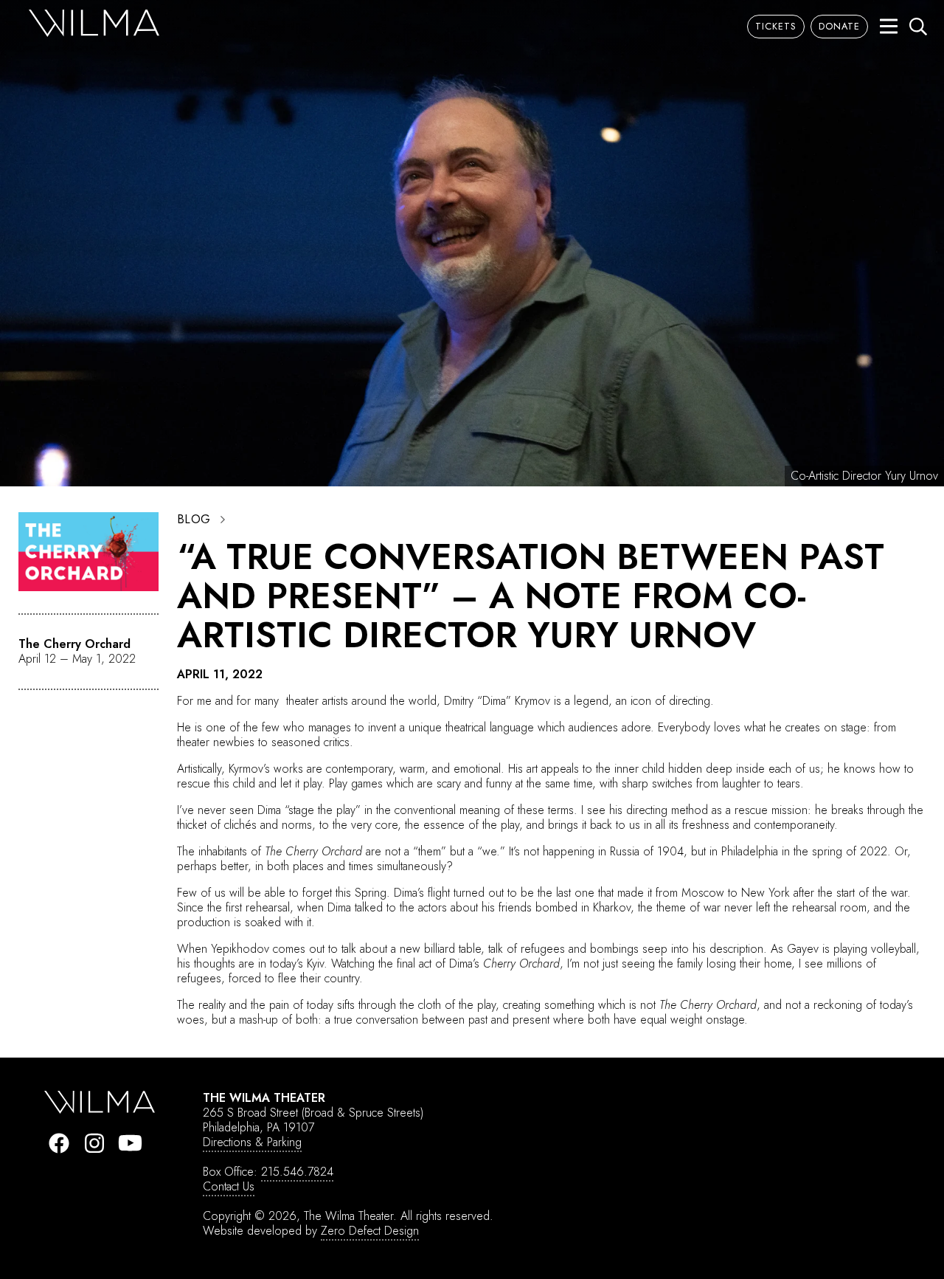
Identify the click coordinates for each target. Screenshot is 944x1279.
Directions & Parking (252, 1142)
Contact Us (228, 1186)
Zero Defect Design (370, 1230)
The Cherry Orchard (74, 643)
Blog (194, 519)
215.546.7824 (297, 1171)
